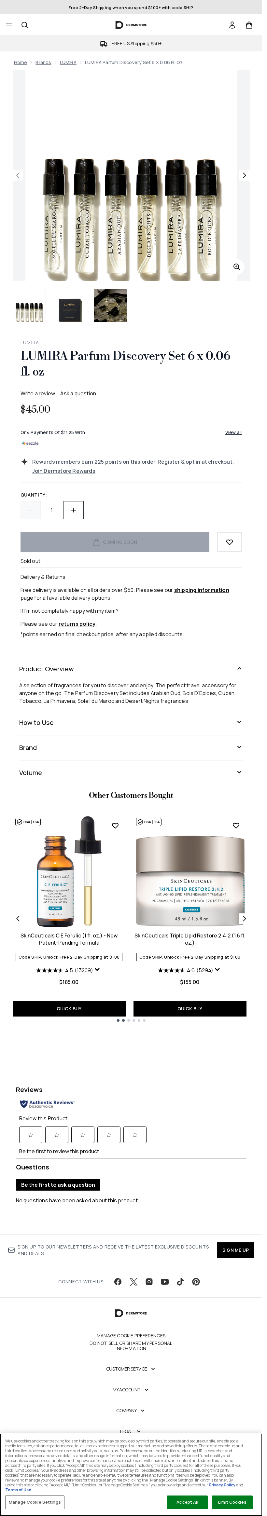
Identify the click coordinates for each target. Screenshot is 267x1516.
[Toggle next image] (244, 175)
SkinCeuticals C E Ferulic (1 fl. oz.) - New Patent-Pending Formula (69, 939)
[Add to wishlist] (229, 542)
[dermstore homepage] (131, 25)
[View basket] (249, 25)
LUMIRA (68, 62)
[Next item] (244, 918)
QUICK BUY (69, 1008)
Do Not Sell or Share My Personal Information (131, 1346)
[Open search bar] (25, 25)
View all (233, 432)
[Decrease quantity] (31, 510)
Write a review (38, 393)
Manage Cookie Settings (35, 1502)
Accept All (187, 1502)
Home (20, 62)
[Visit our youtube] (165, 1282)
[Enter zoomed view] (237, 267)
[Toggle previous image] (18, 175)
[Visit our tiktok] (180, 1282)
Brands (43, 62)
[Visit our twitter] (133, 1282)
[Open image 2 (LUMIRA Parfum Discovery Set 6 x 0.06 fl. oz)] (70, 305)
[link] (232, 25)
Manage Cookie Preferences (131, 1335)
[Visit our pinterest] (196, 1282)
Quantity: (34, 495)
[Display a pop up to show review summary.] (98, 971)
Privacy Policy (222, 1485)
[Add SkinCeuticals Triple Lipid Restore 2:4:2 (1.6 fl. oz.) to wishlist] (236, 825)
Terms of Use (18, 1490)
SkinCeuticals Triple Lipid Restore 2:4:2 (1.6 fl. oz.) (190, 939)
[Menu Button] (8, 25)
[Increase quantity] (73, 510)
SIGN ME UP (235, 1250)
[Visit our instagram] (149, 1282)
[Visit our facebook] (118, 1282)
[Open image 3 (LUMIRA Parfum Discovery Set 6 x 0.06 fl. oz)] (110, 305)
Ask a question (78, 393)
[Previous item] (18, 918)
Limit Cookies (232, 1502)
